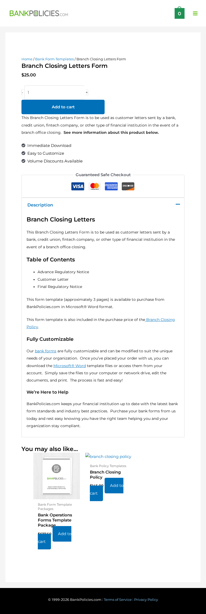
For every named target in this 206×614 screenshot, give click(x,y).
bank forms (45, 351)
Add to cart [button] (54, 537)
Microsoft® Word (69, 366)
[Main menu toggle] (195, 13)
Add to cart (63, 107)
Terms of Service (118, 600)
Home (26, 59)
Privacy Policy (146, 600)
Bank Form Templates (54, 59)
